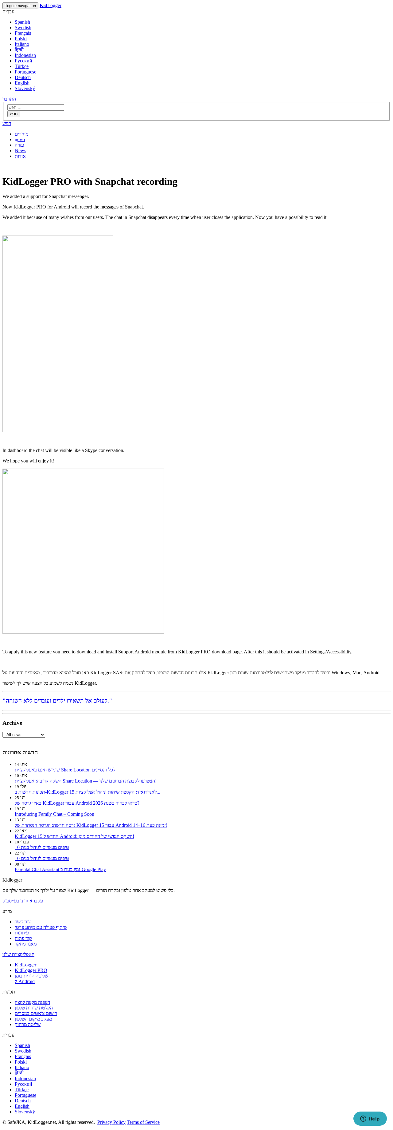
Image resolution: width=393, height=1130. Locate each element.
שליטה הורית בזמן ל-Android (31, 978)
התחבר (9, 98)
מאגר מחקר (26, 943)
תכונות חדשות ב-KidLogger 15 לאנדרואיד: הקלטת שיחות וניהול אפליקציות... (87, 792)
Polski (21, 38)
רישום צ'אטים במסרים (36, 1013)
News (20, 150)
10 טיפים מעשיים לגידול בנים (42, 858)
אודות (20, 156)
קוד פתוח (23, 938)
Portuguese (25, 71)
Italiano (22, 44)
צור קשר (23, 921)
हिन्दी (19, 49)
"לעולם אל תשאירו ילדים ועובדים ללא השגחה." (57, 700)
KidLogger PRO (31, 970)
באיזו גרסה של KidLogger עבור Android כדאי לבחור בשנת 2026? (77, 803)
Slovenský (25, 88)
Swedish (23, 27)
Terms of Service (143, 1122)
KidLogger (25, 964)
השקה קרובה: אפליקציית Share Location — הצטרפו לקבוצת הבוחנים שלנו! (86, 780)
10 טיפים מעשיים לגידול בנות (42, 847)
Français (23, 33)
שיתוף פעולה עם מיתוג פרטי (41, 927)
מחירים (21, 134)
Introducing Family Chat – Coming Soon (54, 814)
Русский (23, 60)
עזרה (19, 145)
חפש (14, 114)
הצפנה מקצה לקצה (32, 1002)
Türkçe (22, 66)
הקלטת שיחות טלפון (34, 1007)
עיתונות (22, 932)
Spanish (22, 22)
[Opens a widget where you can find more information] (370, 1119)
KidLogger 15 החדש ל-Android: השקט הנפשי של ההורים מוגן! (74, 836)
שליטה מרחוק (28, 1024)
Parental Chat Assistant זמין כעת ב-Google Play (60, 869)
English (22, 82)
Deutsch (23, 77)
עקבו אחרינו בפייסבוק (22, 900)
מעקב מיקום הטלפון (33, 1018)
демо (20, 139)
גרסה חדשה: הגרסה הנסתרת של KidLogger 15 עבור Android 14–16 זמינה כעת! (91, 825)
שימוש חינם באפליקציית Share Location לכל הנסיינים (65, 769)
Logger (50, 5)
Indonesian (25, 55)
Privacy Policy (111, 1122)
